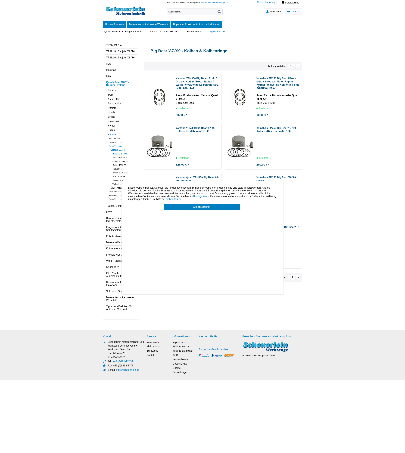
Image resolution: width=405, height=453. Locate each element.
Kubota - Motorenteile (118, 236)
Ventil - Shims (114, 261)
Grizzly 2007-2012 (120, 161)
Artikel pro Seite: (277, 66)
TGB (110, 94)
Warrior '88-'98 (118, 176)
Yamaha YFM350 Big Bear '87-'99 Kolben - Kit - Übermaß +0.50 (276, 130)
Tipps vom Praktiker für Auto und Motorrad (119, 308)
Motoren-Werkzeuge (117, 242)
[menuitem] (195, 12)
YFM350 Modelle (118, 150)
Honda (111, 112)
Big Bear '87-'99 (119, 154)
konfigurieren (201, 196)
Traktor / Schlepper (116, 206)
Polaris (112, 90)
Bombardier (114, 103)
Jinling (111, 116)
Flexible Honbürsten (117, 254)
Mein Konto (153, 346)
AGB (175, 355)
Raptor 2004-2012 (120, 173)
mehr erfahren (173, 199)
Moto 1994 (117, 169)
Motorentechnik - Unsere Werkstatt (120, 299)
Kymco (111, 125)
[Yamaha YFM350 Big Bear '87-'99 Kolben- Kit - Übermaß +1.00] (159, 146)
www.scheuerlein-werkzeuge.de (214, 2)
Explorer (112, 108)
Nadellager (112, 267)
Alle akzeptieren (201, 206)
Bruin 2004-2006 (119, 158)
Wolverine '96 (118, 180)
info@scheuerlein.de (127, 369)
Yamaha (112, 134)
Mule (109, 76)
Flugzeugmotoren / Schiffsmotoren (116, 228)
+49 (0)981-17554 (123, 361)
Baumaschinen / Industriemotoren (115, 219)
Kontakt (151, 355)
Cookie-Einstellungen (180, 370)
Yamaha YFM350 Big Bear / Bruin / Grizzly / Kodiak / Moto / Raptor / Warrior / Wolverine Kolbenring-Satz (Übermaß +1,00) (197, 83)
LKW (109, 212)
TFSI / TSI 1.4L (114, 45)
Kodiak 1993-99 (119, 165)
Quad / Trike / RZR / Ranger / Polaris (117, 83)
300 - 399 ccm (115, 146)
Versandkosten (181, 359)
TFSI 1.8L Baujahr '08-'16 (120, 51)
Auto (108, 63)
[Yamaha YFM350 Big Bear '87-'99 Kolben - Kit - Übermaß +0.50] (239, 146)
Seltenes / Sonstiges (117, 291)
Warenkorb (153, 342)
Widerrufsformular (183, 350)
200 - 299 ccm (115, 142)
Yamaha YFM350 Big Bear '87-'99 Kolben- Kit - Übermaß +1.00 (195, 130)
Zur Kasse (152, 350)
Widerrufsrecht (181, 346)
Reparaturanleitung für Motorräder (118, 283)
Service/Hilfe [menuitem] (292, 2)
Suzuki (111, 130)
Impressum (179, 342)
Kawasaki (113, 121)
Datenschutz (180, 363)
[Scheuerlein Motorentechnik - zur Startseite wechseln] (125, 10)
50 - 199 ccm (114, 139)
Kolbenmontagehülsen (119, 248)
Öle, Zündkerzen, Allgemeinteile (115, 274)
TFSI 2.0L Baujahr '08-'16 (120, 57)
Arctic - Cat (114, 99)
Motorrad (111, 70)
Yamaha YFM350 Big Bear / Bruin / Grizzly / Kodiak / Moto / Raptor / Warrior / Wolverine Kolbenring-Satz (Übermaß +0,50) (277, 83)
